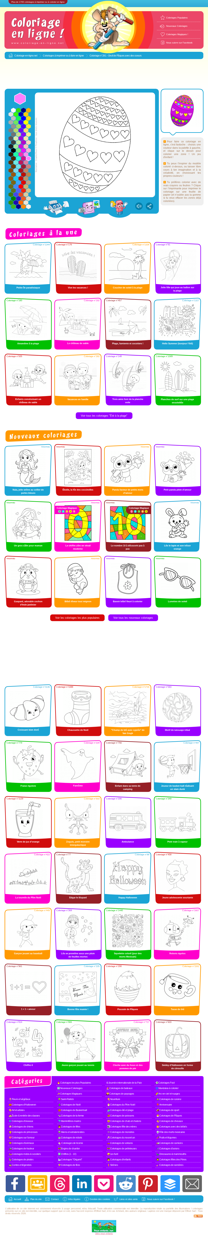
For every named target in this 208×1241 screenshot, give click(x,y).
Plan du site (36, 1199)
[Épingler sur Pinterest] (148, 1183)
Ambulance (128, 841)
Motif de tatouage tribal (177, 730)
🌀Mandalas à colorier (166, 1088)
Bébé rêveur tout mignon (78, 601)
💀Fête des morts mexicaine (170, 1132)
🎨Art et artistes (16, 1110)
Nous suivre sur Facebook (179, 42)
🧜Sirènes (112, 1165)
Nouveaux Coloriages (176, 26)
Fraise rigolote (28, 786)
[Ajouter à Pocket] (104, 1183)
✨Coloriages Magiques (69, 1093)
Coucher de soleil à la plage (127, 287)
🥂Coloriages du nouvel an (121, 1137)
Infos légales (74, 1199)
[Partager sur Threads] (59, 1183)
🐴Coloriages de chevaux (169, 1121)
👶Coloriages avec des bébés (171, 1126)
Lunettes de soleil (177, 601)
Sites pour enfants (104, 1233)
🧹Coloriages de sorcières (169, 1165)
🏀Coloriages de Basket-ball (72, 1110)
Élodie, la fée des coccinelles (78, 489)
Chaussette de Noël (77, 730)
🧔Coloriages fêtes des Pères (171, 1159)
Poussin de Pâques (127, 1009)
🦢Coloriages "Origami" (70, 1159)
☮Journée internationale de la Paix (124, 1082)
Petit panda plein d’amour (177, 489)
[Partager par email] (192, 1183)
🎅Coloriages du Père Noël (121, 1104)
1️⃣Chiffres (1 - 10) (67, 1154)
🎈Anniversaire (164, 1104)
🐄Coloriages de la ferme (71, 1115)
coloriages (198, 1208)
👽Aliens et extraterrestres (71, 1132)
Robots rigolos (177, 953)
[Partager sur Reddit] (126, 1183)
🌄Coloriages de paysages (120, 1093)
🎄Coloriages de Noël (69, 1104)
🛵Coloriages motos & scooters (25, 1154)
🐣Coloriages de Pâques (169, 1115)
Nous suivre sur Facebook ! (161, 1199)
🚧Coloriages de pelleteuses (121, 1148)
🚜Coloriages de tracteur (21, 1148)
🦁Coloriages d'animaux (21, 1143)
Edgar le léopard (78, 897)
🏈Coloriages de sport (167, 1110)
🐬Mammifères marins (69, 1121)
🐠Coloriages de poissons (120, 1115)
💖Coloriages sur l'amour (22, 1137)
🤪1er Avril (112, 1154)
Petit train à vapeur (177, 841)
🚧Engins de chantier (69, 1148)
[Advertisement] (104, 74)
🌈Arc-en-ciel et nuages (167, 1093)
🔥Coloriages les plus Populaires (74, 1082)
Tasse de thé (177, 1009)
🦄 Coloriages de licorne (70, 1143)
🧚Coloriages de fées (69, 1165)
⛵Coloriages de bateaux (119, 1088)
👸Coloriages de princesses (23, 1132)
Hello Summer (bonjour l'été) (177, 343)
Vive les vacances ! (78, 287)
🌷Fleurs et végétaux (19, 1099)
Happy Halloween (127, 897)
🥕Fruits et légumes (166, 1137)
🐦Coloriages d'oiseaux (21, 1121)
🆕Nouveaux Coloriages (69, 1088)
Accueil (17, 1199)
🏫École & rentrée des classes (24, 1115)
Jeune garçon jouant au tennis (78, 1065)
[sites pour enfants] (104, 1231)
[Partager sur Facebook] (15, 1183)
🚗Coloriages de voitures (120, 1143)
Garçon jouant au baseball (28, 953)
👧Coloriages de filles (69, 1126)
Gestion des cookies (100, 1199)
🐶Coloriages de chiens (21, 1126)
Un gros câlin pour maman (28, 545)
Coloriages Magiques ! (177, 34)
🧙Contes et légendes (20, 1165)
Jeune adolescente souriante (177, 897)
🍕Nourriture (113, 1099)
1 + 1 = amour (28, 1009)
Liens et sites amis (128, 1199)
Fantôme (78, 785)
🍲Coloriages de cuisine (168, 1099)
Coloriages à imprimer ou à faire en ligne (63, 55)
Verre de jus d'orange (28, 841)
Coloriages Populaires (177, 17)
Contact (55, 1199)
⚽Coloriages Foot (164, 1082)
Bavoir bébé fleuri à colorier (127, 601)
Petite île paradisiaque (28, 287)
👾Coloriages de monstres (120, 1132)
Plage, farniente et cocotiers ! (127, 343)
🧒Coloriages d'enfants (119, 1159)
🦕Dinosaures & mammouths (171, 1154)
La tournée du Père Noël (28, 897)
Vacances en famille (77, 399)
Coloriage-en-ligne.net (25, 55)
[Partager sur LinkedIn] (82, 1183)
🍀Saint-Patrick (66, 1099)
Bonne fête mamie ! (77, 1009)
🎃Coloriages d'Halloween (22, 1104)
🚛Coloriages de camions (169, 1143)
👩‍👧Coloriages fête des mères (121, 1126)
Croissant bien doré (28, 730)
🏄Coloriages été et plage (120, 1110)
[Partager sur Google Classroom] (37, 1183)
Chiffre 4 (28, 1065)
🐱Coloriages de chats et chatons (124, 1121)
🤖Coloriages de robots (70, 1137)
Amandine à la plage (28, 343)
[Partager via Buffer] (170, 1183)
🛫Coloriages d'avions (167, 1148)
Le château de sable (78, 343)
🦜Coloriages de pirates (21, 1159)
